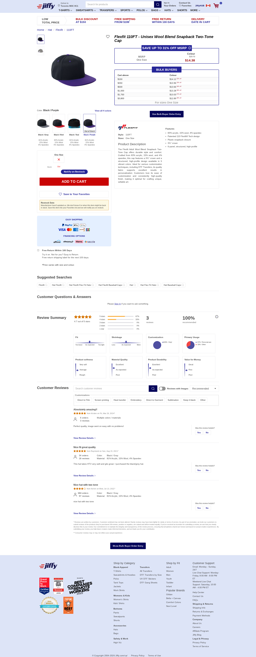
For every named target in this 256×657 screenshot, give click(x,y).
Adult (168, 567)
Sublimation (173, 400)
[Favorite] (107, 36)
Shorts (182, 10)
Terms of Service (201, 646)
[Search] (157, 4)
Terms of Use (154, 655)
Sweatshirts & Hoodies (124, 575)
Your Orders (170, 5)
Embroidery (136, 400)
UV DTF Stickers (148, 579)
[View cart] (216, 5)
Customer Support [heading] (204, 563)
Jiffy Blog (197, 635)
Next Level (171, 606)
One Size (58, 155)
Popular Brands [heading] (175, 590)
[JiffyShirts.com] (46, 6)
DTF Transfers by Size (151, 575)
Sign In (167, 3)
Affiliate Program (201, 631)
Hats (168, 10)
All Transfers (146, 571)
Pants (116, 612)
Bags (155, 10)
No (207, 432)
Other (203, 400)
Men (168, 575)
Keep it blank (189, 400)
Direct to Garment (154, 400)
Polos (141, 10)
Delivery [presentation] (200, 21)
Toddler (169, 582)
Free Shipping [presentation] (125, 21)
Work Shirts (119, 590)
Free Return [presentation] (163, 21)
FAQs (195, 600)
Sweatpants (119, 616)
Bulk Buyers (166, 69)
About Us (197, 623)
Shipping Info (199, 608)
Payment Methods (201, 615)
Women (170, 571)
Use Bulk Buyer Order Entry (166, 114)
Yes (199, 432)
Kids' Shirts (118, 603)
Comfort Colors (173, 602)
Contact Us (184, 3)
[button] (65, 10)
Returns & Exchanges (203, 611)
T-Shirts (64, 10)
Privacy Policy (199, 642)
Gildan (169, 594)
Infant (169, 586)
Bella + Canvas (173, 598)
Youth (169, 579)
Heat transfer (120, 400)
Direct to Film (83, 400)
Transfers (107, 10)
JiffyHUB (199, 5)
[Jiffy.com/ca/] (69, 566)
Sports (125, 10)
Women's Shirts (121, 599)
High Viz (117, 642)
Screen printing (102, 400)
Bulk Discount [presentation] (87, 21)
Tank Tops (118, 582)
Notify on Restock (74, 171)
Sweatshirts (85, 10)
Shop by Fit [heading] (173, 563)
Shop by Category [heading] (124, 563)
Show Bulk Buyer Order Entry (128, 546)
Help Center (198, 592)
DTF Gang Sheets (148, 582)
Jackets (117, 586)
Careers (196, 627)
